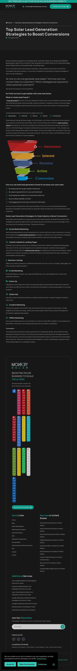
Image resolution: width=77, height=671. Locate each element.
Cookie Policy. (42, 659)
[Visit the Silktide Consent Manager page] (54, 664)
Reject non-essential (27, 664)
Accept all (10, 664)
